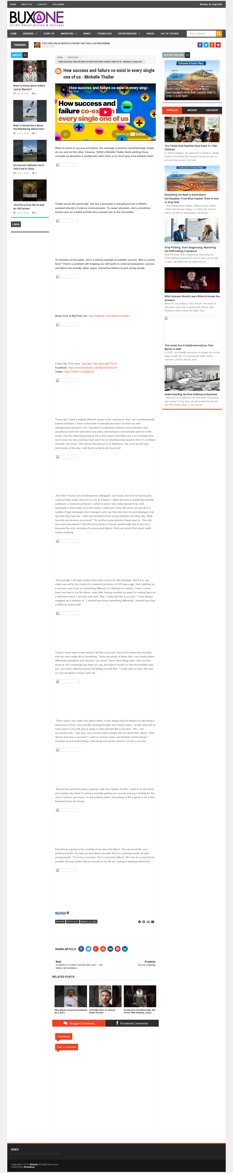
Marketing (67, 33)
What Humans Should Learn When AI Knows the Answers (192, 298)
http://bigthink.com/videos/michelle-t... (110, 315)
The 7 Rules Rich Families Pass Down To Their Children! (191, 147)
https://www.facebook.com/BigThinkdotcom (92, 367)
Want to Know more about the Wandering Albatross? (28, 127)
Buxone (60, 921)
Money (87, 33)
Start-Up (49, 33)
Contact (42, 4)
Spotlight (73, 57)
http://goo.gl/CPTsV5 (105, 363)
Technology (104, 33)
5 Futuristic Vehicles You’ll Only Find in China (28, 167)
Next (217, 81)
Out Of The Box (169, 33)
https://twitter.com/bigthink (79, 371)
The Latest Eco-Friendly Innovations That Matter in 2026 (189, 347)
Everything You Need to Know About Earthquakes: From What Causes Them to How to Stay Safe (191, 92)
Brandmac (29, 1167)
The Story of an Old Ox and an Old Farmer (28, 206)
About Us (26, 4)
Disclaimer (58, 4)
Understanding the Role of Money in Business (191, 394)
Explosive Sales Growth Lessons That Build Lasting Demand (76, 43)
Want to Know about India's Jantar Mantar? (29, 87)
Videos (150, 33)
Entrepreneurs (127, 33)
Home (13, 4)
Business (28, 33)
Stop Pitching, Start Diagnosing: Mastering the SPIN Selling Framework (190, 249)
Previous (166, 81)
